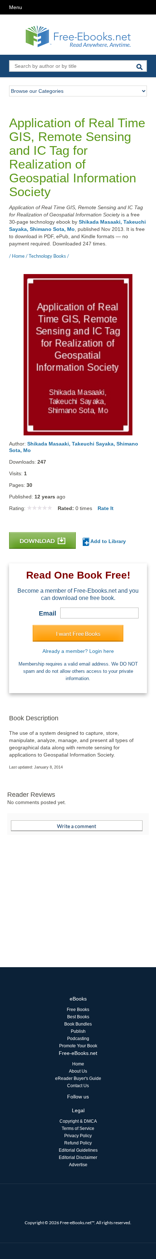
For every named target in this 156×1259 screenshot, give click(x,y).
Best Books (78, 1016)
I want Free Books (78, 633)
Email (47, 613)
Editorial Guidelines (78, 1150)
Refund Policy (78, 1143)
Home (78, 1064)
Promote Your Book (78, 1045)
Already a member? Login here (78, 651)
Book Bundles (78, 1024)
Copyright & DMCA (78, 1121)
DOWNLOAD (38, 540)
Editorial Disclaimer (78, 1157)
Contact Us (78, 1085)
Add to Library (107, 541)
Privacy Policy (78, 1135)
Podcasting (78, 1038)
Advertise (78, 1164)
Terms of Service (78, 1128)
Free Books (78, 1009)
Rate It (106, 508)
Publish (78, 1031)
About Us (78, 1071)
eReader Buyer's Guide (78, 1078)
